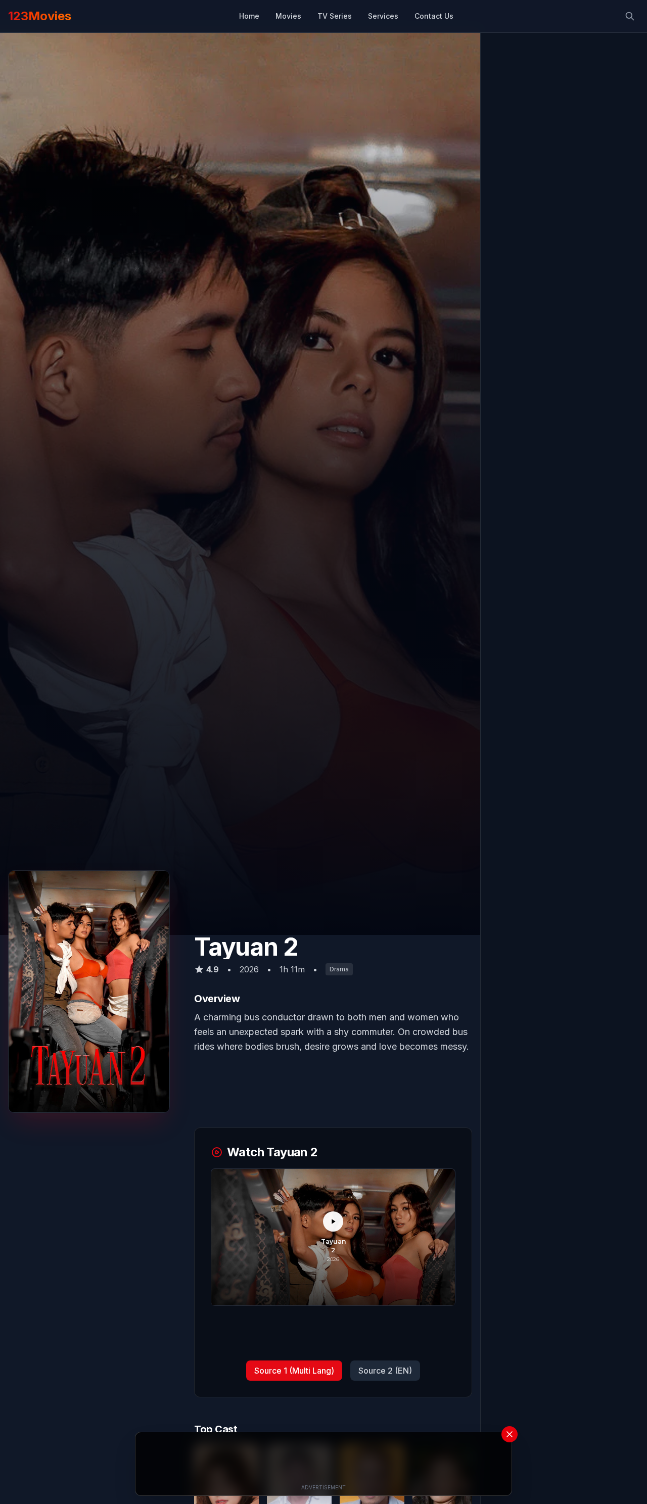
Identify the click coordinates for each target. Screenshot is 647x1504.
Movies (288, 16)
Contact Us (433, 16)
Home (249, 16)
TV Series (334, 16)
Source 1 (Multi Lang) (294, 1371)
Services (383, 16)
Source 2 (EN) (385, 1371)
